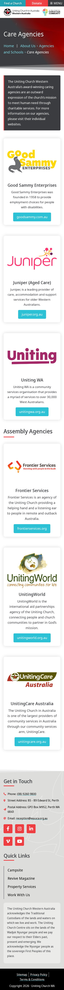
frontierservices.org (32, 528)
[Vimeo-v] (8, 841)
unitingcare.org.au (32, 741)
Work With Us (19, 894)
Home (9, 45)
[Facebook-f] (8, 828)
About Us (28, 45)
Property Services (22, 886)
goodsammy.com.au (32, 217)
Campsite (15, 870)
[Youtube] (19, 841)
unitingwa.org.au (32, 412)
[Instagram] (19, 828)
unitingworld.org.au (32, 638)
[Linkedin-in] (31, 828)
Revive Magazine (21, 878)
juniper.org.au (32, 314)
